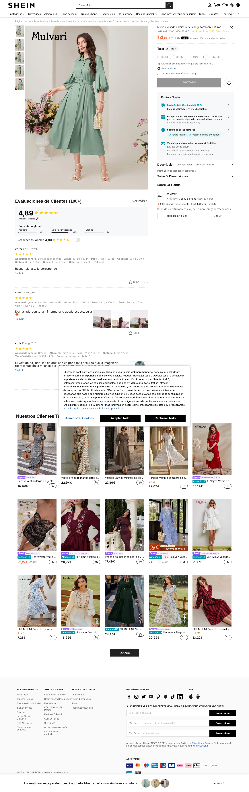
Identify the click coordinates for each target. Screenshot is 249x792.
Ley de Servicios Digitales (25, 717)
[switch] (77, 240)
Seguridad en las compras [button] (181, 130)
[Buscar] (169, 5)
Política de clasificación (55, 727)
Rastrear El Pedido (53, 714)
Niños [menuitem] (202, 13)
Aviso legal (22, 694)
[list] (155, 696)
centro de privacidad (198, 746)
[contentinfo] (181, 765)
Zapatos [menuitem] (213, 13)
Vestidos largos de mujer (100, 21)
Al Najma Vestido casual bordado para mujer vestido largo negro (81, 556)
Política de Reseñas (26, 218)
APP (190, 689)
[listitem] (37, 458)
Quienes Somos (25, 699)
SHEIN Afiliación (25, 723)
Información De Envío (55, 694)
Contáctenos (78, 694)
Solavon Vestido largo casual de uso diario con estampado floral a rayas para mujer (168, 556)
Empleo (21, 712)
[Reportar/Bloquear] (146, 282)
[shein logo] (21, 5)
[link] (217, 5)
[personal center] (210, 5)
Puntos (75, 703)
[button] (231, 5)
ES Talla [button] (170, 48)
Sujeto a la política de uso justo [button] (183, 122)
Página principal (23, 21)
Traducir (19, 273)
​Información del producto (52, 732)
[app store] (190, 698)
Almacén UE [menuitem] (51, 13)
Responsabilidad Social (29, 703)
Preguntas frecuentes (82, 708)
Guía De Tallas (51, 719)
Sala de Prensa (24, 708)
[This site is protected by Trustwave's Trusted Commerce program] (129, 772)
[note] (168, 547)
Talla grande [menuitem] (126, 13)
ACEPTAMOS (133, 759)
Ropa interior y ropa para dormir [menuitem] (178, 13)
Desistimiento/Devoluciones (58, 699)
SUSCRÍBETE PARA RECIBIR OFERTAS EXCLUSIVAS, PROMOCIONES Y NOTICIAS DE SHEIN (175, 706)
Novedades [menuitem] (34, 13)
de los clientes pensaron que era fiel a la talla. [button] (186, 63)
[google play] (197, 698)
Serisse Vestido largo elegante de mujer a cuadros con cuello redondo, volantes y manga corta (37, 481)
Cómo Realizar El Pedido (53, 708)
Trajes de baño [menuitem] (89, 13)
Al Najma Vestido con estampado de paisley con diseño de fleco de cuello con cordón (212, 481)
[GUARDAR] (229, 83)
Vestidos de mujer (76, 21)
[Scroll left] (234, 13)
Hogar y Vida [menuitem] (108, 13)
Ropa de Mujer (41, 21)
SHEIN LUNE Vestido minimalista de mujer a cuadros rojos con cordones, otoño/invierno (212, 629)
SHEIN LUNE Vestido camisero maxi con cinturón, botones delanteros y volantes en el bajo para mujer (125, 629)
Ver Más (124, 652)
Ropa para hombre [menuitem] (146, 13)
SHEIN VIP (49, 723)
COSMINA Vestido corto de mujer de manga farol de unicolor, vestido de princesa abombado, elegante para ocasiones (212, 556)
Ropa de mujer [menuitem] (69, 13)
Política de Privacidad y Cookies (197, 743)
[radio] (164, 57)
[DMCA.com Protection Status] (138, 772)
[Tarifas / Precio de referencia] (172, 38)
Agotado (189, 82)
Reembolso (50, 703)
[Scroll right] (238, 13)
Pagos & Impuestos (81, 699)
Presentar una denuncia (24, 728)
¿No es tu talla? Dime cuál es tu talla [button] (175, 73)
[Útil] (130, 282)
